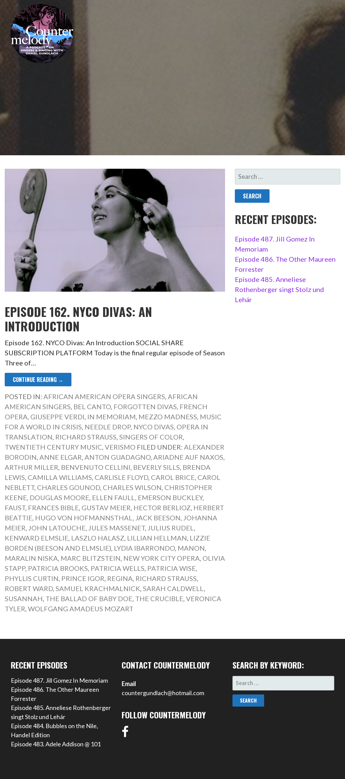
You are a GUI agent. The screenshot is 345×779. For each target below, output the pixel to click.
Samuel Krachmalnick (98, 588)
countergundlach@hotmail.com (163, 692)
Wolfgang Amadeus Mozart (80, 609)
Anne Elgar (60, 457)
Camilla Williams (60, 477)
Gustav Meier (106, 508)
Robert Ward (29, 588)
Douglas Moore (59, 497)
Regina (120, 578)
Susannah (24, 598)
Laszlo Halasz (97, 538)
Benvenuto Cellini (95, 467)
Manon (191, 548)
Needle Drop (108, 427)
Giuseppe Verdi (57, 417)
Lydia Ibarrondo (144, 548)
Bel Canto (92, 406)
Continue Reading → (38, 380)
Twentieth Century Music (53, 447)
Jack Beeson (158, 518)
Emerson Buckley (170, 497)
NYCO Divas (153, 427)
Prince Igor (82, 578)
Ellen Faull (113, 497)
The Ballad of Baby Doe (88, 598)
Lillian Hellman (157, 538)
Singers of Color (151, 437)
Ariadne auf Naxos (188, 457)
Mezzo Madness (167, 417)
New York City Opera (161, 558)
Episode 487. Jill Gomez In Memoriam (59, 680)
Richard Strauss (86, 437)
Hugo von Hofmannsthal (84, 518)
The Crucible (159, 598)
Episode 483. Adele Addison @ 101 (56, 744)
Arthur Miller (31, 467)
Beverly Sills (156, 467)
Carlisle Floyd (121, 477)
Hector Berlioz (162, 508)
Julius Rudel (171, 528)
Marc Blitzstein (91, 558)
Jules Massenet (116, 528)
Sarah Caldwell (173, 588)
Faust (15, 508)
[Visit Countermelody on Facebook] (125, 734)
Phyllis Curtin (32, 578)
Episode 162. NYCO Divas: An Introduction (78, 318)
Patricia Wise (171, 568)
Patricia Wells (118, 568)
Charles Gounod (68, 487)
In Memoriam (111, 417)
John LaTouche (57, 528)
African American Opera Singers (104, 396)
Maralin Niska (31, 558)
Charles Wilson (132, 487)
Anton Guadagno (118, 457)
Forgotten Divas (145, 406)
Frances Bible (53, 508)
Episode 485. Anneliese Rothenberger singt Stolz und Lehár (279, 289)
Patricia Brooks (58, 568)
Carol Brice (173, 477)
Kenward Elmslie (36, 538)
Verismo (120, 447)
